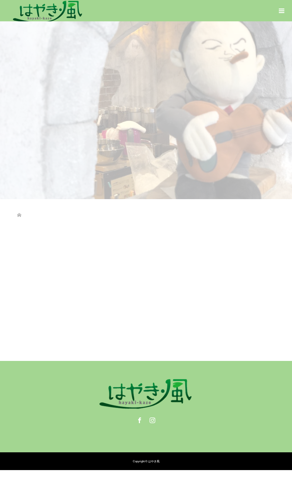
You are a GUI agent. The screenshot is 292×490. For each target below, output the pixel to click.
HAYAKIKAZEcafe (152, 304)
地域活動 (73, 304)
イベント (54, 304)
